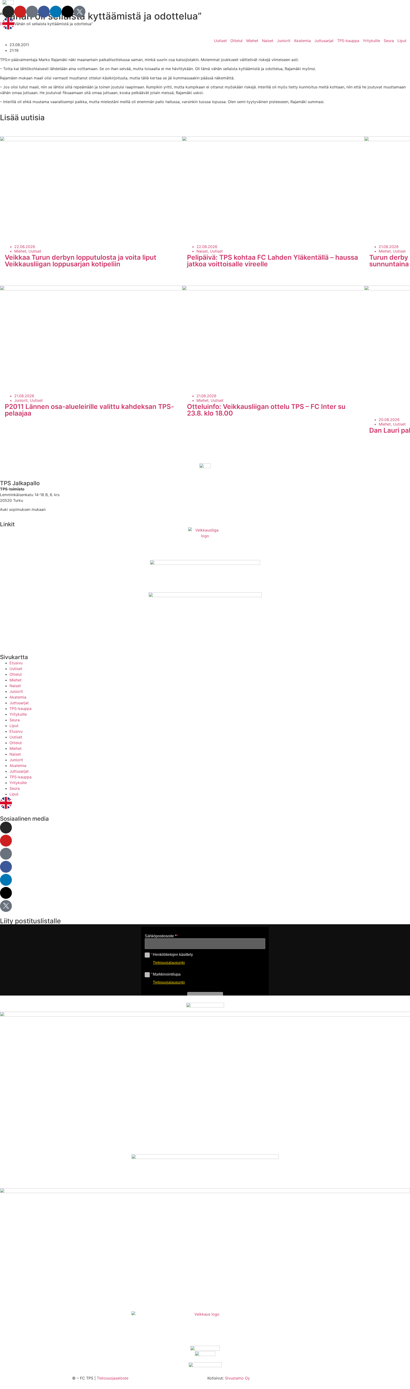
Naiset (267, 40)
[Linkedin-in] (56, 12)
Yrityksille (371, 40)
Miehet (252, 40)
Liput (401, 40)
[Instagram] (8, 12)
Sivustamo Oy (237, 1378)
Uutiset (220, 40)
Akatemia (302, 40)
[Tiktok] (32, 12)
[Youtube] (20, 12)
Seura (389, 40)
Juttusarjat (324, 40)
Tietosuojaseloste (112, 1378)
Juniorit (283, 40)
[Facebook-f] (44, 12)
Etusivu (16, 663)
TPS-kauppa (348, 40)
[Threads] (68, 12)
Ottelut (236, 40)
